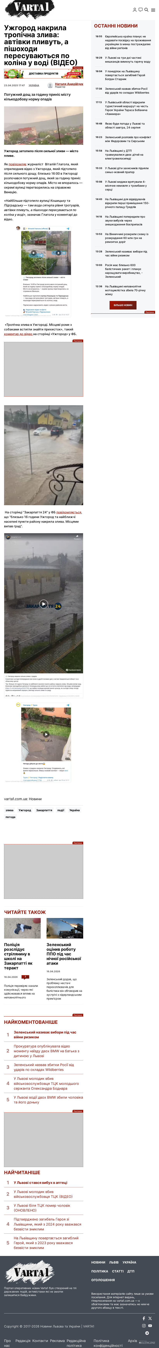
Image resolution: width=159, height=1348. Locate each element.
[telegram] (147, 1334)
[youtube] (150, 1326)
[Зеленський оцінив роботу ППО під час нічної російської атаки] (65, 928)
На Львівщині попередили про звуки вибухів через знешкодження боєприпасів (125, 220)
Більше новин (123, 305)
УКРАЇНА (34, 85)
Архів (132, 1341)
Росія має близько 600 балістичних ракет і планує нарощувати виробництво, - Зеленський (124, 270)
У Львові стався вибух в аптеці (40, 1183)
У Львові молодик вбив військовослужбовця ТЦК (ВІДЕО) (43, 1194)
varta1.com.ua (125, 1300)
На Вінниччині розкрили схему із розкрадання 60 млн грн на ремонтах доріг (126, 237)
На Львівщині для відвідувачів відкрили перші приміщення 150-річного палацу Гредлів (127, 203)
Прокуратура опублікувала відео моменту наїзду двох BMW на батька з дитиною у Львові (46, 1051)
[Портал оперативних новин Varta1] (29, 10)
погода (10, 817)
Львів (114, 1262)
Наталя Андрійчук (69, 83)
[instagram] (144, 1326)
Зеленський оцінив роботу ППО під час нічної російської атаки (64, 954)
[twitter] (150, 1319)
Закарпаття (44, 810)
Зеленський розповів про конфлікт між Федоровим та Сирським (128, 139)
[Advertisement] (43, 369)
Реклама (43, 73)
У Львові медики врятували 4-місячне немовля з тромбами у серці (126, 185)
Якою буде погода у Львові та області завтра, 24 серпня (125, 125)
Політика (99, 1271)
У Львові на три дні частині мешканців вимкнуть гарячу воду (127, 59)
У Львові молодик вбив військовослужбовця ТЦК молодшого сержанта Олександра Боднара (46, 1083)
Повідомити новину (141, 10)
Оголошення (103, 1280)
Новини (98, 1262)
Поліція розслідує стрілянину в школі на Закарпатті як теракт (18, 956)
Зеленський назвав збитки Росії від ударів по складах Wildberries (44, 1067)
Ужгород (25, 810)
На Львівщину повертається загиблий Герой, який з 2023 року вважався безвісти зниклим (46, 1243)
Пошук (146, 10)
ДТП (130, 1271)
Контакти (40, 1341)
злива (9, 810)
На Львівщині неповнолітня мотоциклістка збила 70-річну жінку (125, 290)
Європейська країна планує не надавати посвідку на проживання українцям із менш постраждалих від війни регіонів (128, 42)
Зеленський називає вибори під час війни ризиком (45, 1034)
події (60, 810)
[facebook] (144, 1319)
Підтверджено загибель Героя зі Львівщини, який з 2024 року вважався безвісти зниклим (47, 1224)
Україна (74, 810)
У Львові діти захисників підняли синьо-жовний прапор (127, 170)
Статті (118, 1271)
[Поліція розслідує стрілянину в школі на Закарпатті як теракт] (22, 928)
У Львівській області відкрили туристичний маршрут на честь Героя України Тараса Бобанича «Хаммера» (126, 108)
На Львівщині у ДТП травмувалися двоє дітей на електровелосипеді (124, 154)
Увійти (135, 10)
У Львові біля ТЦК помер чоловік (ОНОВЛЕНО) (42, 1207)
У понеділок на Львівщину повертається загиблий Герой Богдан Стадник (125, 75)
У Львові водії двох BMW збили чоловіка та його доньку (48, 1099)
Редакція (23, 1341)
